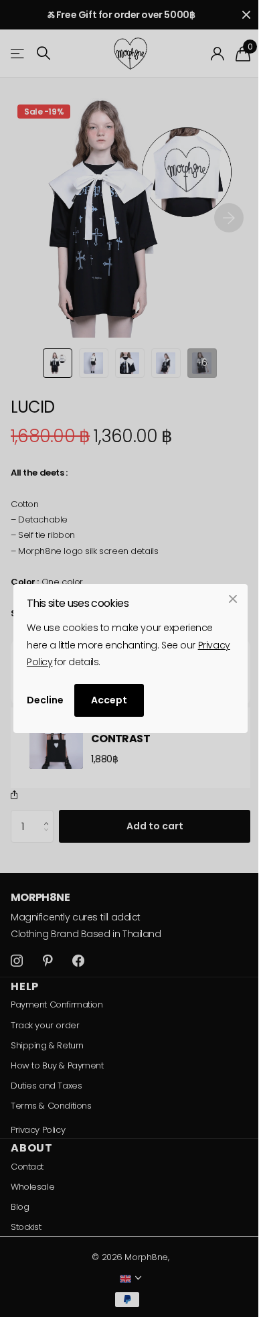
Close (233, 599)
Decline (45, 700)
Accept (109, 700)
